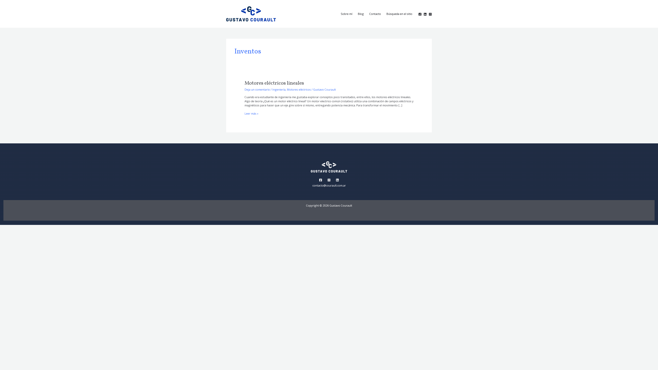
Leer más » (251, 113)
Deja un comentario (257, 89)
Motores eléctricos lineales (274, 83)
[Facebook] (420, 14)
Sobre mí (346, 14)
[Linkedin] (425, 14)
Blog (361, 14)
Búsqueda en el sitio (399, 14)
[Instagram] (430, 14)
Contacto (375, 14)
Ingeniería (278, 89)
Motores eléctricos (299, 89)
